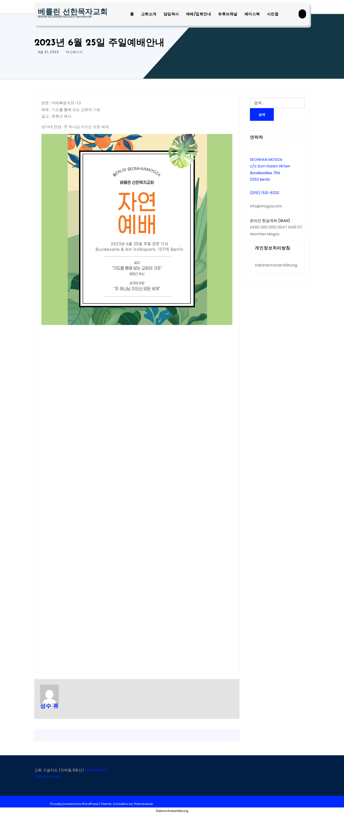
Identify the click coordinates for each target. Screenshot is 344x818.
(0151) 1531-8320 (264, 192)
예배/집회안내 (198, 14)
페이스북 (252, 14)
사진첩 (273, 14)
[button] (302, 13)
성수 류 (49, 706)
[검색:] (277, 103)
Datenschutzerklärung (276, 265)
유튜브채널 (228, 14)
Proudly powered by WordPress (74, 804)
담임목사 (171, 14)
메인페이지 (74, 52)
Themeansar (143, 804)
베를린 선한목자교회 (73, 12)
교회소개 (149, 14)
